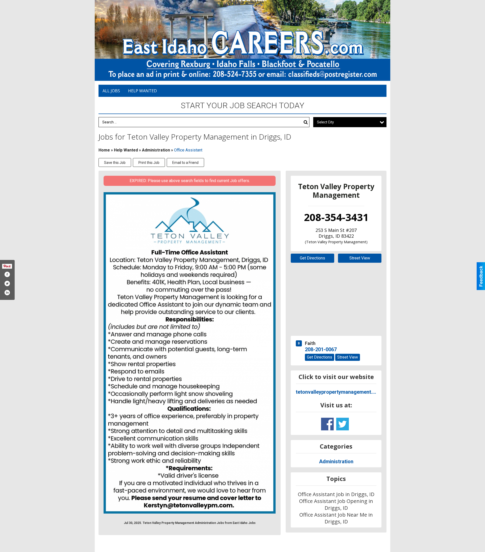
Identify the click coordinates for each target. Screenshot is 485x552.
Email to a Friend (185, 163)
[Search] (305, 122)
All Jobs (111, 91)
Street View (359, 258)
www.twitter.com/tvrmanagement (342, 424)
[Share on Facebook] (7, 274)
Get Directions (312, 258)
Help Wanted (142, 91)
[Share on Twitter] (7, 283)
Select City (325, 122)
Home (104, 150)
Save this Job (115, 163)
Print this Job (148, 163)
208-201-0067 (321, 349)
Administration (156, 150)
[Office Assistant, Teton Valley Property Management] (190, 353)
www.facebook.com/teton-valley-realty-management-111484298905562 (327, 424)
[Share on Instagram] (7, 292)
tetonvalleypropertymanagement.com (336, 392)
